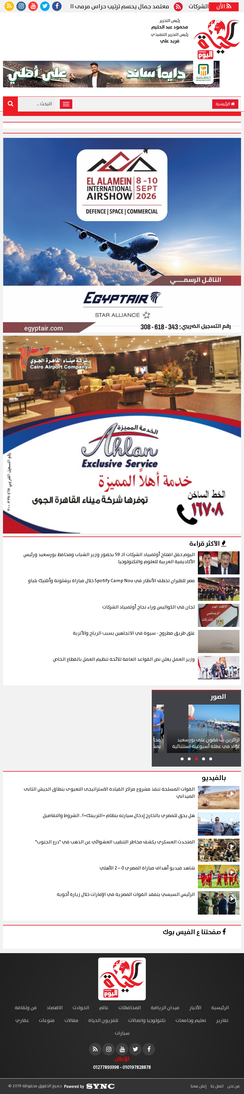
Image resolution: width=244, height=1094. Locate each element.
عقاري (22, 1020)
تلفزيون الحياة (103, 1020)
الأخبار (195, 1008)
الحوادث (81, 1008)
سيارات (122, 1033)
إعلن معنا (198, 1086)
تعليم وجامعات (191, 1020)
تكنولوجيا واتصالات (147, 1020)
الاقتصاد (55, 1008)
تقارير (222, 1020)
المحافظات (129, 1008)
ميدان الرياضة (165, 1008)
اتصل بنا (216, 1086)
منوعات (47, 1020)
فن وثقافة (26, 1008)
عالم (104, 1008)
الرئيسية (223, 104)
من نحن (233, 1086)
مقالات (72, 1020)
